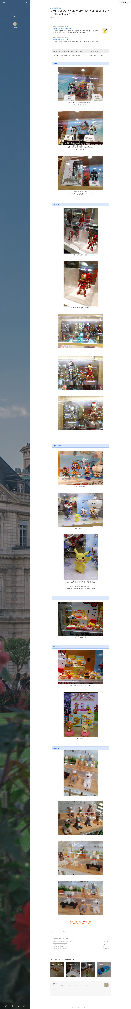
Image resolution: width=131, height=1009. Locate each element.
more (109, 959)
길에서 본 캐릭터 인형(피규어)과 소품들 (60, 943)
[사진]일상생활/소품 (55, 8)
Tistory (89, 1007)
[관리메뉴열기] (128, 3)
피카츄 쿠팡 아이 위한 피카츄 (62, 29)
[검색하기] (27, 3)
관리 (24, 1005)
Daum (80, 1007)
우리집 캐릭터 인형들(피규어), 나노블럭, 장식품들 (62, 941)
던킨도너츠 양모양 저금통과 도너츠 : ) (60, 948)
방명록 (12, 1005)
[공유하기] (56, 931)
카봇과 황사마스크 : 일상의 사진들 (59, 946)
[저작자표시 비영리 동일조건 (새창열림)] (68, 931)
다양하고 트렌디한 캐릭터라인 (62, 40)
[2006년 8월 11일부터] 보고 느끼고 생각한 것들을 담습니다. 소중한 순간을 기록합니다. (72, 986)
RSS (18, 1005)
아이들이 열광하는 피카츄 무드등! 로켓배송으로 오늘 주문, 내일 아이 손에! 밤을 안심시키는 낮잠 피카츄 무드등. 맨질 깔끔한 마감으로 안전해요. (75, 31)
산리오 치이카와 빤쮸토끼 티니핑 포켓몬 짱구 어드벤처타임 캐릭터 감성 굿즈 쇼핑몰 (76, 42)
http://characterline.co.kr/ (59, 37)
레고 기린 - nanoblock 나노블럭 (59, 944)
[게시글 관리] (58, 931)
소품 (60, 938)
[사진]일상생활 (55, 938)
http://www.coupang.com (59, 26)
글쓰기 (6, 1005)
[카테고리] (4, 3)
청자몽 (15, 17)
